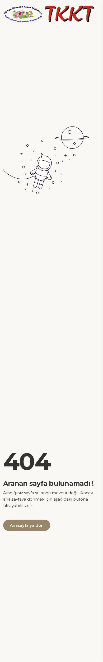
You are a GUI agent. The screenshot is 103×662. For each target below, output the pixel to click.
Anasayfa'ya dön (27, 525)
